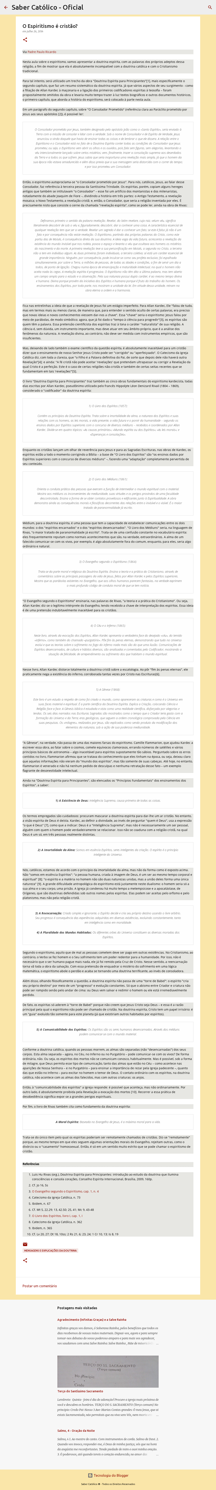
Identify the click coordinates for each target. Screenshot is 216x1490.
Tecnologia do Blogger (110, 1475)
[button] (25, 40)
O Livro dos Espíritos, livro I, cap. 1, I (57, 1216)
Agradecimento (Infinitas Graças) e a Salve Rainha (91, 1319)
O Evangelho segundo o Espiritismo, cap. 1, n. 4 (65, 1191)
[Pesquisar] (210, 7)
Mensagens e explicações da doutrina (50, 1250)
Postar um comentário (40, 1286)
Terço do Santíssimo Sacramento (80, 1391)
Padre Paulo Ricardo (42, 52)
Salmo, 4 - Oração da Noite (76, 1430)
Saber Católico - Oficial (47, 7)
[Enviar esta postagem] (25, 1246)
